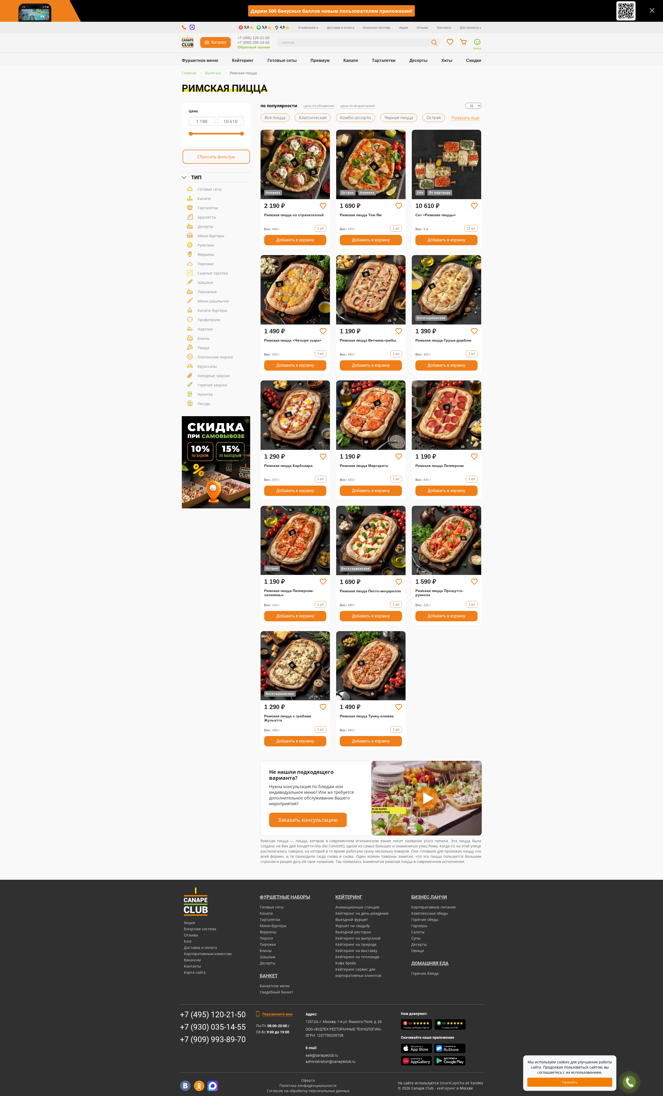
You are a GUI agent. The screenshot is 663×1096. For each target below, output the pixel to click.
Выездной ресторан (353, 931)
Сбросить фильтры (216, 157)
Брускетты (207, 217)
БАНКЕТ (269, 975)
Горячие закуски (212, 385)
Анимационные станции (357, 907)
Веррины (206, 254)
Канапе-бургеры (212, 310)
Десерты (418, 60)
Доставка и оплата (340, 27)
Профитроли (209, 319)
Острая (434, 117)
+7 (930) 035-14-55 (253, 42)
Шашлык (205, 282)
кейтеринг (446, 1088)
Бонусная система (376, 27)
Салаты (417, 931)
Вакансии (192, 959)
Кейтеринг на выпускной (357, 938)
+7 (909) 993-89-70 (213, 1039)
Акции (403, 27)
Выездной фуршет (351, 919)
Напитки (205, 394)
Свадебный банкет (276, 992)
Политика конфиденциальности (307, 1085)
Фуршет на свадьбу (352, 925)
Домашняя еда (430, 963)
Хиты (446, 60)
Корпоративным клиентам (208, 953)
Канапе (350, 60)
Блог (188, 941)
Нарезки (205, 329)
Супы (416, 938)
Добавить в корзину (295, 240)
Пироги (266, 938)
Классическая (313, 117)
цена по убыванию (319, 105)
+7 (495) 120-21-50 (253, 38)
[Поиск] (434, 43)
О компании (307, 28)
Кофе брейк (345, 963)
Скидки (473, 60)
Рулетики (206, 245)
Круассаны (207, 366)
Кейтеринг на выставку (356, 950)
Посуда (204, 403)
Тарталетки (383, 60)
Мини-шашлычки (213, 301)
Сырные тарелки (213, 273)
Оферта (308, 1080)
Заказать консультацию (308, 819)
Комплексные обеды (429, 913)
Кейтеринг (243, 60)
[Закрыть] (652, 10)
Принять (570, 1082)
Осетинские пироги (215, 357)
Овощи (417, 950)
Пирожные (207, 291)
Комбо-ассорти (355, 117)
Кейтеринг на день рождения (361, 913)
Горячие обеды (424, 919)
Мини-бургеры (211, 235)
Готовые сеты (282, 60)
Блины (204, 338)
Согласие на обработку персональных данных (308, 1090)
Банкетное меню (275, 985)
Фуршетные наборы (285, 897)
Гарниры (419, 925)
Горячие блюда (425, 973)
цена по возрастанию (357, 105)
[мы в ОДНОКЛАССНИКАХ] (199, 1085)
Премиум (320, 60)
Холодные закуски (214, 375)
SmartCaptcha (452, 1082)
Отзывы (422, 27)
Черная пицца (398, 117)
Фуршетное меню (200, 60)
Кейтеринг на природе (356, 944)
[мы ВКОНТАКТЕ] (185, 1085)
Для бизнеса (469, 28)
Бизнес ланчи (429, 897)
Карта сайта (195, 972)
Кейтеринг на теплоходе (357, 956)
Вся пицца (275, 117)
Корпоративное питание (433, 907)
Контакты (444, 27)
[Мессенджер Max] (212, 1085)
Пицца (203, 347)
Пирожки (206, 263)
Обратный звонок (253, 47)
